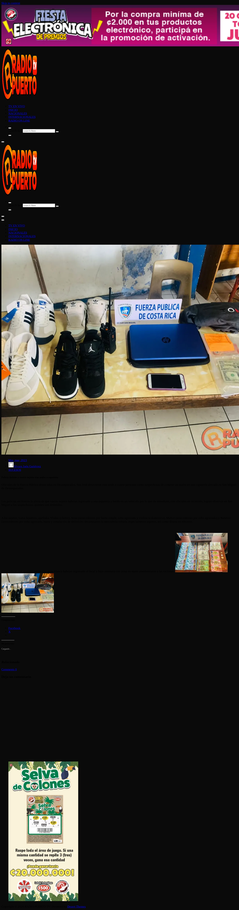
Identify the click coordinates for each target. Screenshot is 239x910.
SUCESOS (14, 470)
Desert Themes (76, 906)
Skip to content (10, 3)
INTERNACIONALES (22, 117)
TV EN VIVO (16, 106)
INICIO (13, 110)
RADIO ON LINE (19, 120)
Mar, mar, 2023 (17, 460)
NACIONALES (17, 113)
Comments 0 (9, 669)
